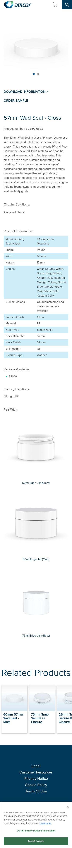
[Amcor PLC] (17, 4)
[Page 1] (34, 74)
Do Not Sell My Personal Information (36, 830)
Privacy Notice (36, 778)
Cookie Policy (36, 785)
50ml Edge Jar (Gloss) (36, 483)
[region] (36, 825)
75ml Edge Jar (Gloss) (36, 635)
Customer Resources (36, 772)
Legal (36, 766)
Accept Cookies (36, 841)
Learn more (45, 823)
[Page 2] (38, 74)
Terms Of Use (36, 791)
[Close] (68, 807)
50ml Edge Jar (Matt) (36, 559)
